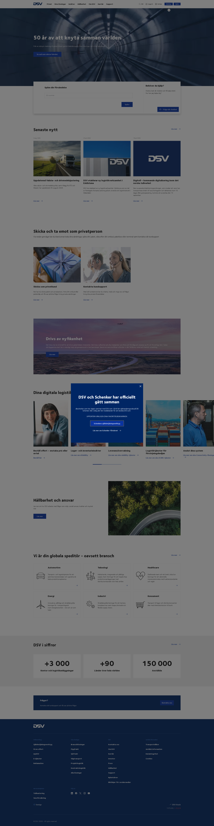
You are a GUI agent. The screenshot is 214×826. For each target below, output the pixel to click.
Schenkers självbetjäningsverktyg (107, 423)
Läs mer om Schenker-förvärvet (105, 430)
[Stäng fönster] (140, 386)
